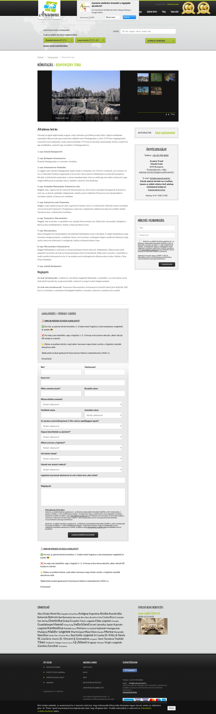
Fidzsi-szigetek (87, 620)
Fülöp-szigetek (103, 620)
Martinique (77, 631)
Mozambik (119, 632)
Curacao (119, 617)
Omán (51, 635)
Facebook (130, 670)
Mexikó (100, 632)
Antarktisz (73, 614)
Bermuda (77, 617)
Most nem (110, 17)
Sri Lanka (99, 635)
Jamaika (101, 624)
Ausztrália (115, 613)
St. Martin (54, 638)
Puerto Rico (64, 635)
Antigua (83, 613)
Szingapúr (93, 639)
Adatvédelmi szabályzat (93, 688)
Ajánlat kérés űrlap (156, 190)
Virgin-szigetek (113, 642)
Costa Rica (108, 617)
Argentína (94, 613)
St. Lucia (43, 638)
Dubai (66, 620)
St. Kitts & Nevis (115, 635)
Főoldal (40, 57)
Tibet (41, 642)
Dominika (55, 621)
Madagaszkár (113, 628)
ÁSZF (85, 677)
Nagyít (116, 118)
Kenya (81, 628)
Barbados (67, 617)
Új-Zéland (80, 642)
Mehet (127, 17)
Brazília (93, 617)
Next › (168, 114)
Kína (87, 628)
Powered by (84, 17)
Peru (56, 635)
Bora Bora (85, 617)
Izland (85, 624)
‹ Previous (166, 114)
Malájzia (42, 631)
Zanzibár (52, 645)
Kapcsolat (87, 667)
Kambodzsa (55, 628)
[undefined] (85, 96)
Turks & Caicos (67, 643)
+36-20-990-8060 (160, 155)
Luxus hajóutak (98, 628)
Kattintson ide (173, 4)
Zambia (42, 645)
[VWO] (92, 17)
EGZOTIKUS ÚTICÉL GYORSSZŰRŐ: (56, 30)
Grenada (115, 621)
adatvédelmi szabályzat (78, 516)
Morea (108, 631)
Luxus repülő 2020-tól (149, 613)
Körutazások (53, 57)
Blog (85, 672)
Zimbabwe (63, 646)
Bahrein (53, 617)
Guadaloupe (45, 624)
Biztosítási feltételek (92, 682)
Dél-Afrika (42, 620)
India (77, 624)
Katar (74, 628)
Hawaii (58, 624)
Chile (99, 617)
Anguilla (64, 614)
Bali (60, 617)
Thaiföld (118, 638)
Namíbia (42, 635)
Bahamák (42, 617)
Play (173, 114)
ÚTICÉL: (116, 31)
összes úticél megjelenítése (55, 45)
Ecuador (74, 620)
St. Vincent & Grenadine (74, 638)
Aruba (104, 613)
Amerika (55, 613)
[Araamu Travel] (49, 18)
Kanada (67, 628)
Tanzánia (109, 638)
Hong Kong (68, 625)
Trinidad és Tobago (53, 642)
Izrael (93, 624)
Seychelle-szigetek (82, 635)
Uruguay (91, 642)
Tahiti (100, 638)
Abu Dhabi (43, 613)
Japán (109, 624)
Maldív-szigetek (59, 632)
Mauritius (90, 631)
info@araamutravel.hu (137, 683)
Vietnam (100, 642)
